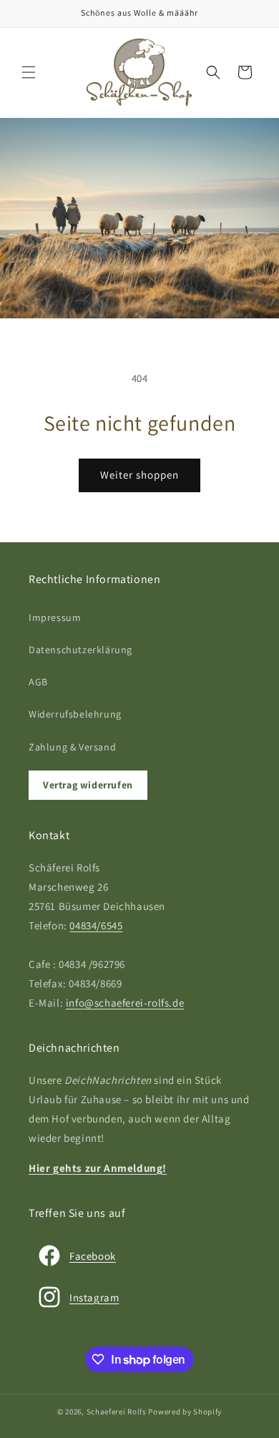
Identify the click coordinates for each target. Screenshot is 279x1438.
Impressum (55, 617)
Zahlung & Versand (72, 746)
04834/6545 (95, 925)
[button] (28, 72)
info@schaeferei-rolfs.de (125, 1002)
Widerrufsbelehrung (75, 714)
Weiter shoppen (139, 474)
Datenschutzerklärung (80, 649)
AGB (38, 681)
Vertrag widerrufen (88, 784)
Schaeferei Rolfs (117, 1412)
